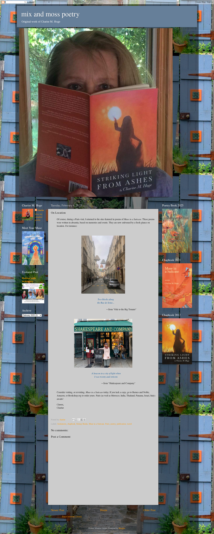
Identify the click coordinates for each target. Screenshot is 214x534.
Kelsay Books (82, 424)
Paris (107, 424)
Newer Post (57, 510)
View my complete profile (38, 217)
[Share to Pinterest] (84, 419)
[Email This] (73, 419)
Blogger (122, 528)
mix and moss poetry (50, 13)
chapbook (71, 424)
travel (129, 424)
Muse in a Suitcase (96, 424)
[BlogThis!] (76, 419)
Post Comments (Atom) (72, 516)
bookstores (62, 424)
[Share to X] (78, 419)
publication (121, 424)
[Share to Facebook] (81, 419)
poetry (113, 424)
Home (103, 510)
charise (41, 210)
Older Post (149, 510)
